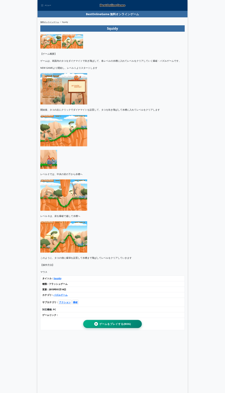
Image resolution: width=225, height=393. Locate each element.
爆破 (75, 302)
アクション (65, 302)
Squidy (57, 278)
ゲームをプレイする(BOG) (113, 324)
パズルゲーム (61, 294)
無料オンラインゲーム (49, 22)
